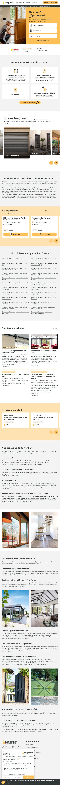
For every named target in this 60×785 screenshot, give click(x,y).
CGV (56, 780)
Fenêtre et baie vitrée (32, 747)
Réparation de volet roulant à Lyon (12, 258)
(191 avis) (11, 230)
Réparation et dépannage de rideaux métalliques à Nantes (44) (41, 312)
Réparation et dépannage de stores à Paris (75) (15, 283)
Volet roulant (30, 744)
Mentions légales (35, 780)
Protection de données (47, 780)
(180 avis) (40, 230)
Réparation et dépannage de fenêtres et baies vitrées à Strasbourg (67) (15, 269)
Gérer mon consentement (21, 780)
